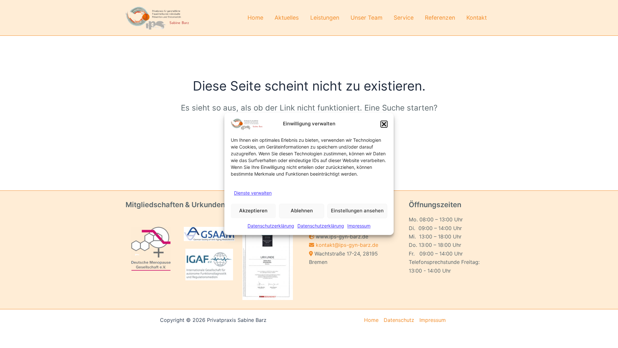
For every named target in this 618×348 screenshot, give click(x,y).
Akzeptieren (253, 211)
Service (404, 17)
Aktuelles (287, 17)
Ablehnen (302, 211)
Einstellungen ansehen (357, 211)
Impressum (358, 225)
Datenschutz (399, 320)
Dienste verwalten (253, 193)
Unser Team (366, 17)
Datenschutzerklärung (271, 225)
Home (255, 17)
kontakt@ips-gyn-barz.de (347, 245)
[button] (384, 124)
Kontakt (476, 17)
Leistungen (324, 17)
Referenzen (440, 17)
